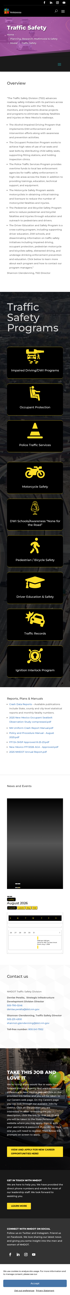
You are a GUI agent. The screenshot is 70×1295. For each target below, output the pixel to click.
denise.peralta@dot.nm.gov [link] (23, 1009)
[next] (11, 896)
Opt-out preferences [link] (24, 1290)
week (21, 908)
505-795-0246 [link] (14, 1005)
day (28, 908)
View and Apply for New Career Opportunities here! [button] (33, 1151)
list (34, 908)
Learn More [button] (19, 1205)
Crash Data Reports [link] (20, 704)
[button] (63, 11)
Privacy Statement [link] (45, 1290)
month (12, 908)
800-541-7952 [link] (35, 1029)
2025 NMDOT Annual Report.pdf (28, 751)
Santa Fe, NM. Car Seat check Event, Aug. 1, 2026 (47, 943)
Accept (35, 1283)
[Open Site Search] (56, 11)
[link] (44, 2)
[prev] (8, 896)
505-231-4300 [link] (14, 1019)
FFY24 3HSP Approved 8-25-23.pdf (29, 742)
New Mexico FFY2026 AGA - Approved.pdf (33, 747)
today (11, 899)
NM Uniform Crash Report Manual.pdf (31, 728)
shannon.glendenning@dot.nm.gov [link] (28, 1023)
